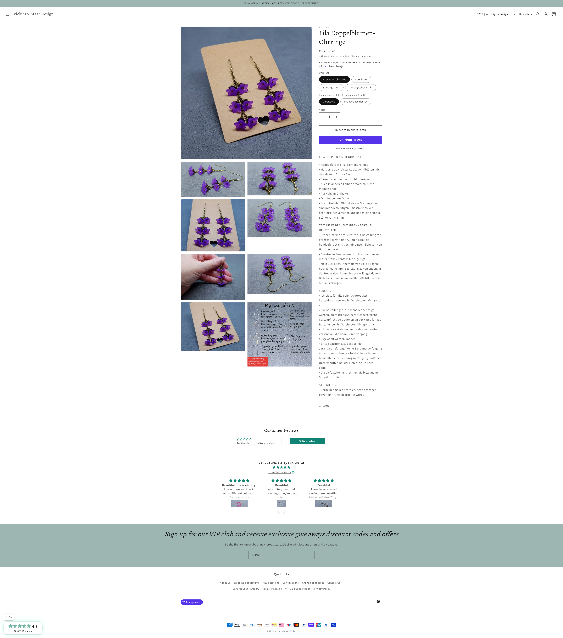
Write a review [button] (307, 441)
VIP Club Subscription (298, 589)
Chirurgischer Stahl (361, 87)
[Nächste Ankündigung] (556, 3)
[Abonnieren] (310, 555)
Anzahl (322, 109)
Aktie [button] (326, 405)
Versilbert (361, 79)
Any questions (271, 582)
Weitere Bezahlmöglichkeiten (350, 148)
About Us (225, 582)
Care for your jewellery (246, 589)
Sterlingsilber (331, 87)
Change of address (313, 582)
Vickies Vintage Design (285, 631)
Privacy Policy (322, 589)
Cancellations (291, 582)
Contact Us (333, 582)
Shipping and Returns (247, 582)
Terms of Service (272, 589)
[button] (8, 14)
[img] (281, 467)
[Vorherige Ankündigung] (6, 3)
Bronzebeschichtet (334, 79)
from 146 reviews (279, 472)
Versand (335, 56)
